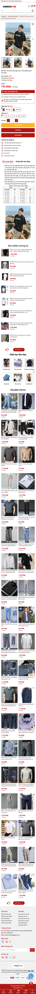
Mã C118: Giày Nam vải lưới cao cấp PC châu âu (25, 891)
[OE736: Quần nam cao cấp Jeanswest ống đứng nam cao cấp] (26, 748)
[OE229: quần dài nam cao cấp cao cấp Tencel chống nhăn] (26, 508)
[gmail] (10, 941)
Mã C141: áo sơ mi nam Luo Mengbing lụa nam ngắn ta (7, 518)
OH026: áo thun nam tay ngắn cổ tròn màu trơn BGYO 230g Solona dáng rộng (21, 274)
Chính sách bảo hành (6, 923)
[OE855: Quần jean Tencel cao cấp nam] (9, 615)
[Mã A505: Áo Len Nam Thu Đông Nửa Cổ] (9, 454)
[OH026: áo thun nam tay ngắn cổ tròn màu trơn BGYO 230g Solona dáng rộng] (5, 277)
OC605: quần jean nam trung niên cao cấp (26, 704)
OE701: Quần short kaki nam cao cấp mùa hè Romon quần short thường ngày (26, 865)
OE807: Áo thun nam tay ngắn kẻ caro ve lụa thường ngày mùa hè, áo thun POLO (26, 785)
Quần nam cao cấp (22, 916)
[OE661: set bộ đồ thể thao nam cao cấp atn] (9, 801)
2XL (19, 116)
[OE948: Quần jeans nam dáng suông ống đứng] (9, 721)
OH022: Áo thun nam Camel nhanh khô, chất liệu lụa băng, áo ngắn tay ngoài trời (21, 299)
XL (14, 116)
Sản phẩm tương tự (18, 245)
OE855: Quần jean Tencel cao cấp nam (9, 624)
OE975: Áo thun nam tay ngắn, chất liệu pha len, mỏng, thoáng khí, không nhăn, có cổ (21, 311)
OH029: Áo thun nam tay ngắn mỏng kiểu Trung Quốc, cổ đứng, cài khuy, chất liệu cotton (21, 250)
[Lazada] (6, 957)
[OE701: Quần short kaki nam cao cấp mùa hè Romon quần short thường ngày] (26, 855)
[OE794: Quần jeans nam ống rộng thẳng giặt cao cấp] (9, 668)
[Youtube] (6, 941)
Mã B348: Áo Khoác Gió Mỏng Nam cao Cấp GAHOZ (9, 438)
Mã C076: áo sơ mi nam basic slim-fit (8, 838)
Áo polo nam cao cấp (23, 920)
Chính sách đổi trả (5, 918)
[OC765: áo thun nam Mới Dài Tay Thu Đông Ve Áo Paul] (26, 668)
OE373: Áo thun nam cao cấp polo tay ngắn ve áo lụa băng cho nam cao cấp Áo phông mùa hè (9, 598)
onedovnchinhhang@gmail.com (12, 935)
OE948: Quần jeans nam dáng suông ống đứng (8, 731)
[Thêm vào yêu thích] (33, 24)
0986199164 (10, 933)
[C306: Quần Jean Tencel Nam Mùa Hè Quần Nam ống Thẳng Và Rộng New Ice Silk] (9, 401)
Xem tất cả (18, 349)
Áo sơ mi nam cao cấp (23, 914)
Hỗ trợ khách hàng (22, 923)
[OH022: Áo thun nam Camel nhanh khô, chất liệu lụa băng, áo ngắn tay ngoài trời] (5, 301)
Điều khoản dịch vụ (22, 925)
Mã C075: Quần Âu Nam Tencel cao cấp (25, 811)
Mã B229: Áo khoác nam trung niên (25, 411)
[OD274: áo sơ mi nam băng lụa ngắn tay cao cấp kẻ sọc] (26, 828)
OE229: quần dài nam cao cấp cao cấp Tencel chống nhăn (26, 518)
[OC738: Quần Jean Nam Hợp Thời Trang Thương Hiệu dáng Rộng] (9, 535)
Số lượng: (3, 120)
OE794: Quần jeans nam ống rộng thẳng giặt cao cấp (9, 678)
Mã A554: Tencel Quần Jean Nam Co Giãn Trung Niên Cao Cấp (26, 544)
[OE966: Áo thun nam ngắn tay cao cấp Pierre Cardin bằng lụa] (5, 338)
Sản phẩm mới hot (18, 390)
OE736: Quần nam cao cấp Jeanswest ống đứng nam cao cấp (25, 758)
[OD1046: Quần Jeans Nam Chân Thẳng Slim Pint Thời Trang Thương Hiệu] (9, 775)
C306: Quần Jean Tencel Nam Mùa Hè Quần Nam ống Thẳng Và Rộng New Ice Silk (9, 411)
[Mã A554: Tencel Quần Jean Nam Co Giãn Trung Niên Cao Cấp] (26, 535)
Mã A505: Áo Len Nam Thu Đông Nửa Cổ (8, 464)
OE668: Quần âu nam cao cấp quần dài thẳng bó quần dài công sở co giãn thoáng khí (9, 651)
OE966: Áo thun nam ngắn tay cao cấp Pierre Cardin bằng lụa (20, 336)
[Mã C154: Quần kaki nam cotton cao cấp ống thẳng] (26, 428)
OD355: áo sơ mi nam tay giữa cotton (25, 464)
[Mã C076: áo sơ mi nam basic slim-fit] (9, 828)
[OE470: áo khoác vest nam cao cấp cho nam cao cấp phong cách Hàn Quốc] (26, 561)
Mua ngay (18, 130)
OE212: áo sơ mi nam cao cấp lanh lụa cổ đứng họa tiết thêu (26, 651)
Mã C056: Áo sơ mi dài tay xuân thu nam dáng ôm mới (8, 758)
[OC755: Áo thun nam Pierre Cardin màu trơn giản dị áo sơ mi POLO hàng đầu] (26, 721)
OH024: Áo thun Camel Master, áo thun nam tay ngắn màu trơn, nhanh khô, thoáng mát (21, 287)
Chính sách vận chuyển (6, 916)
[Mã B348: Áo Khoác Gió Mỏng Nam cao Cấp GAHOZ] (9, 428)
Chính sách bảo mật (6, 914)
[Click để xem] (18, 39)
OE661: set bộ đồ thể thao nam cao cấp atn (8, 811)
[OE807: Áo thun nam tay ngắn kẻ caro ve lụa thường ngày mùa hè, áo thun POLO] (26, 775)
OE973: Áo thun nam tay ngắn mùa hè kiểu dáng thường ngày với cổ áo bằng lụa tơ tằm (21, 323)
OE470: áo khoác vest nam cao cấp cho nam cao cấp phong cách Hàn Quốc (26, 571)
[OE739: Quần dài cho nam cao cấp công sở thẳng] (9, 481)
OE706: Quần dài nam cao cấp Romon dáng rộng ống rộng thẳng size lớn (9, 865)
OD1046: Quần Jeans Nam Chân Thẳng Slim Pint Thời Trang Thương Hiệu (9, 785)
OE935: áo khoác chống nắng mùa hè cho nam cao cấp (26, 624)
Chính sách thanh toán (6, 920)
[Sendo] (14, 957)
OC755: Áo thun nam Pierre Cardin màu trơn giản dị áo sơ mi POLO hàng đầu (26, 731)
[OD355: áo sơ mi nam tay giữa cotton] (26, 454)
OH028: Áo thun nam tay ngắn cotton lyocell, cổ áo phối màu (22, 262)
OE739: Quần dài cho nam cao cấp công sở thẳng (9, 491)
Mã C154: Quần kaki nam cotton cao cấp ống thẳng (25, 438)
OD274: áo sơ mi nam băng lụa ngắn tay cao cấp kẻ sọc (25, 838)
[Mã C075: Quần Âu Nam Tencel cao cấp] (26, 801)
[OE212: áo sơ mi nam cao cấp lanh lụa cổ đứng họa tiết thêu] (26, 641)
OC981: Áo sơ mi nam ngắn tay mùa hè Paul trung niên (8, 891)
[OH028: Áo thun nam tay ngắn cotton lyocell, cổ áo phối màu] (5, 265)
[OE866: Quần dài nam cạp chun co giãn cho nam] (26, 588)
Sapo (21, 988)
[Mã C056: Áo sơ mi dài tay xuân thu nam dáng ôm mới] (9, 748)
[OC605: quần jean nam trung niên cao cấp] (26, 695)
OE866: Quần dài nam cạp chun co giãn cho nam (26, 598)
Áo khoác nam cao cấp (23, 918)
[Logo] (9, 6)
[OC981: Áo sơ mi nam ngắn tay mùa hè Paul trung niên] (9, 881)
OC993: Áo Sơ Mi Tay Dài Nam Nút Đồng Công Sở (26, 491)
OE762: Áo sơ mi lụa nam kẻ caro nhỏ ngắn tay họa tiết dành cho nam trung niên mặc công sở (9, 705)
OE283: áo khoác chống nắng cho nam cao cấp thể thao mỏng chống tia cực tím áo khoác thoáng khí (9, 571)
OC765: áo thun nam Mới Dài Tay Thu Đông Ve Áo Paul (25, 678)
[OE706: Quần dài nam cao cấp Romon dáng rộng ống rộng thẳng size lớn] (9, 855)
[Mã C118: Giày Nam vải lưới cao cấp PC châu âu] (26, 881)
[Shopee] (2, 957)
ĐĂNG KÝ (32, 950)
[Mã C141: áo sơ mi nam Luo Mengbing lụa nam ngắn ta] (9, 508)
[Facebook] (2, 941)
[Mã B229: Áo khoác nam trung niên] (26, 401)
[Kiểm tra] (29, 6)
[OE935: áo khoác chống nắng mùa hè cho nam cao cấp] (26, 615)
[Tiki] (10, 957)
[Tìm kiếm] (33, 10)
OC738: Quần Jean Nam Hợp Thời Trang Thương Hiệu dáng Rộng (9, 544)
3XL (24, 116)
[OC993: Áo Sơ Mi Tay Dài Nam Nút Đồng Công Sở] (26, 481)
